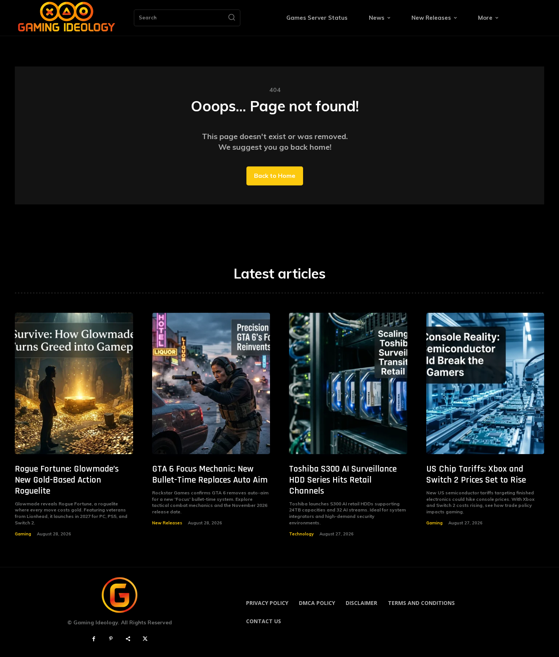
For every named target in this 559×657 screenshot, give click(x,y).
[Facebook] (93, 639)
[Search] (231, 17)
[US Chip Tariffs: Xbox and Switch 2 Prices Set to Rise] (485, 383)
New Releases (167, 523)
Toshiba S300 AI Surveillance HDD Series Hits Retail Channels (343, 480)
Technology (301, 534)
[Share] (128, 639)
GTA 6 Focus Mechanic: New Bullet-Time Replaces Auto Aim (210, 474)
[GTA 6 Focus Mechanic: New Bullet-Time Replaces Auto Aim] (211, 383)
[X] (145, 639)
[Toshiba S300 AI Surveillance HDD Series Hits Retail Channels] (348, 383)
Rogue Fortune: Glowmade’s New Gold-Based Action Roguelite (67, 480)
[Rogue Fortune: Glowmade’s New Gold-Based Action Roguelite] (74, 383)
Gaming (23, 534)
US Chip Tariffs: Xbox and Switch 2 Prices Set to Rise (476, 474)
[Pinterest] (111, 639)
